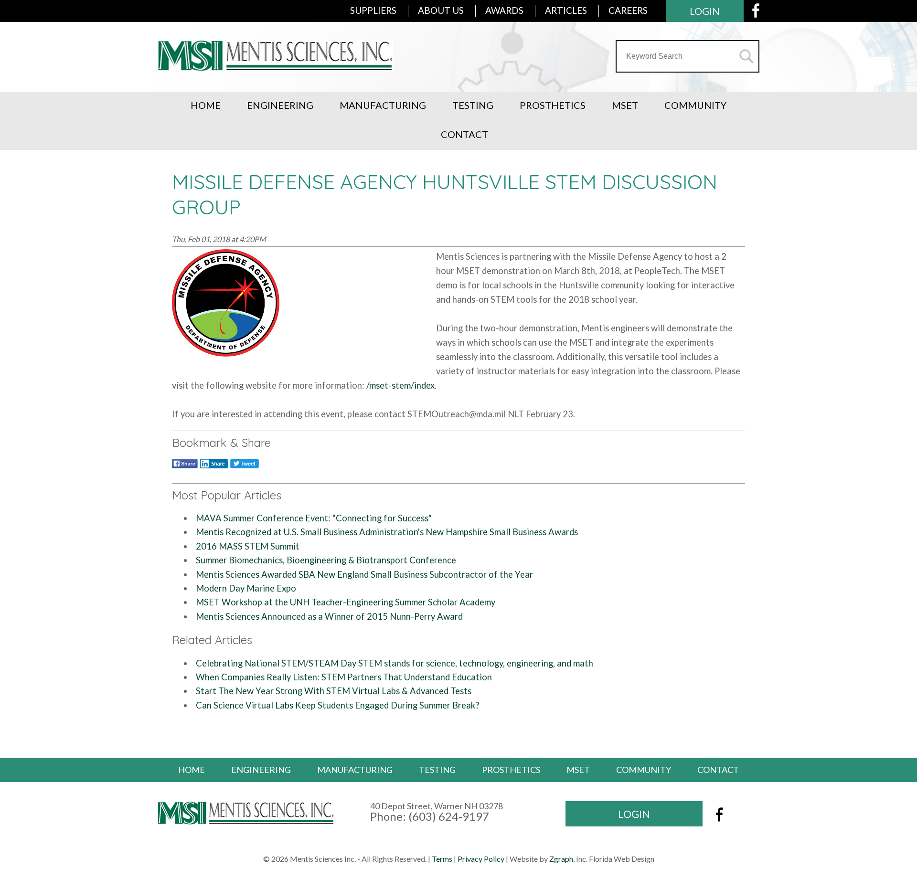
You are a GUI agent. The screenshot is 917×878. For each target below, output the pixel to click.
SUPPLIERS (373, 10)
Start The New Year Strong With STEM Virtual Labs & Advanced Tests (333, 691)
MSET (625, 105)
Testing (472, 105)
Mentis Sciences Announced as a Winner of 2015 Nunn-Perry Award (329, 616)
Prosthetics (553, 105)
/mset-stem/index (400, 385)
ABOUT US (441, 10)
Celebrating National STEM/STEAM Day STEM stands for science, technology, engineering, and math (394, 663)
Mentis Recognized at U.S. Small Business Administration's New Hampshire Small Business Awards (387, 532)
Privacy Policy (481, 858)
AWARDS (504, 10)
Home (206, 105)
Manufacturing (383, 105)
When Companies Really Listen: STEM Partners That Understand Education (344, 677)
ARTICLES (566, 10)
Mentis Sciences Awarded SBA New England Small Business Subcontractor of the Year (364, 574)
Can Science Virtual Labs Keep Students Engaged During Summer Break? (337, 705)
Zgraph (561, 858)
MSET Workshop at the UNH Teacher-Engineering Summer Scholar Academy (345, 602)
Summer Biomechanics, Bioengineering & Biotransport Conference (326, 560)
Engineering (280, 105)
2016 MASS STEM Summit (247, 546)
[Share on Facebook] (185, 468)
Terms (442, 858)
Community (695, 105)
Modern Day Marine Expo (246, 588)
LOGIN (705, 11)
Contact (464, 134)
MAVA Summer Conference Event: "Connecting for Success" (314, 518)
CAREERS (628, 10)
